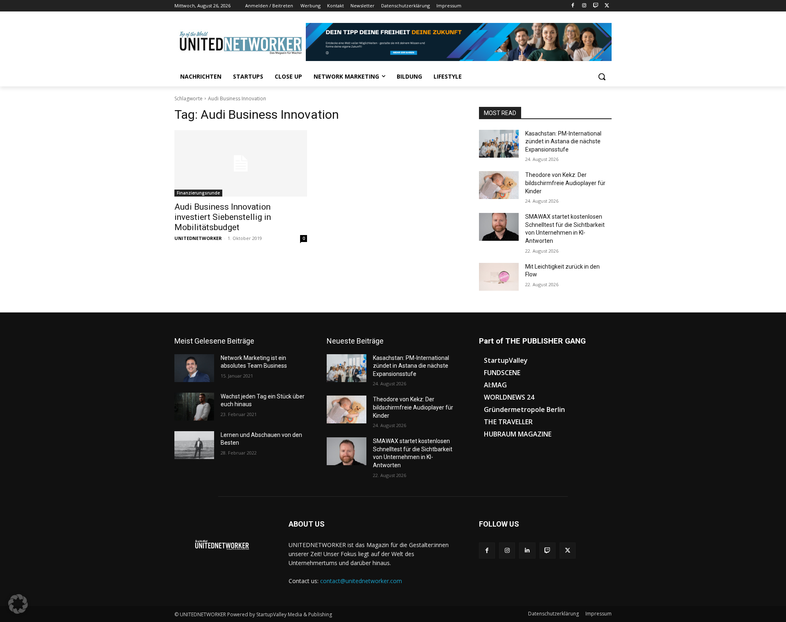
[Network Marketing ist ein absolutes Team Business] (194, 368)
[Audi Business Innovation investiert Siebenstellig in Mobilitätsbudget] (240, 163)
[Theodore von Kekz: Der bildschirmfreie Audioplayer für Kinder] (499, 185)
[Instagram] (584, 6)
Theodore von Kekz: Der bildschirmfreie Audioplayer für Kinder (565, 183)
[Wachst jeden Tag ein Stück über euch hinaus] (194, 407)
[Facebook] (573, 6)
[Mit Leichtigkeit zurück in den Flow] (499, 277)
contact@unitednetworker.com (361, 581)
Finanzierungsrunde (198, 193)
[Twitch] (595, 6)
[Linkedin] (527, 551)
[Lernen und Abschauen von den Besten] (194, 445)
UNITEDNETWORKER (198, 238)
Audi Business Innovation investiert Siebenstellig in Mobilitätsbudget (222, 217)
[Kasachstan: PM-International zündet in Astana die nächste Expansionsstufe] (499, 144)
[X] (607, 6)
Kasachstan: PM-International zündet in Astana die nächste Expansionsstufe (563, 141)
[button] (602, 76)
